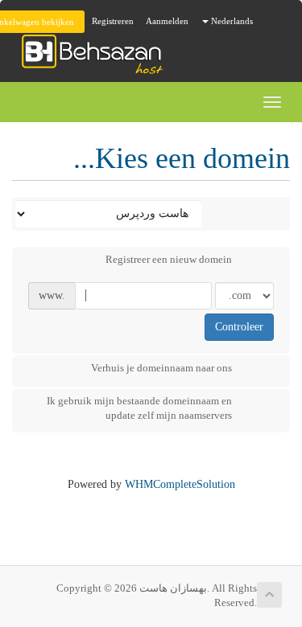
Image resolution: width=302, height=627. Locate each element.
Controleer (239, 327)
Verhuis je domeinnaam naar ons (161, 368)
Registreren (113, 21)
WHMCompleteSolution (180, 484)
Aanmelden (167, 21)
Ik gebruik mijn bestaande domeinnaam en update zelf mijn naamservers (139, 408)
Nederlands (231, 21)
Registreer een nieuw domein (168, 259)
